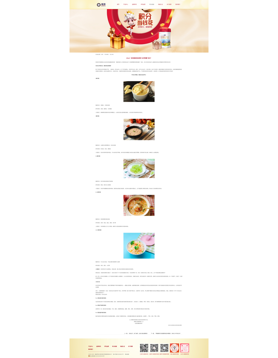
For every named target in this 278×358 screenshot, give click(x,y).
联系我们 (177, 4)
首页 (118, 4)
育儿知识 (112, 54)
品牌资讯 (134, 4)
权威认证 (160, 4)
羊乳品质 (143, 4)
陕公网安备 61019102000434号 (97, 356)
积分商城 (151, 4)
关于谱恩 (169, 4)
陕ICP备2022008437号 (118, 354)
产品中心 (125, 4)
